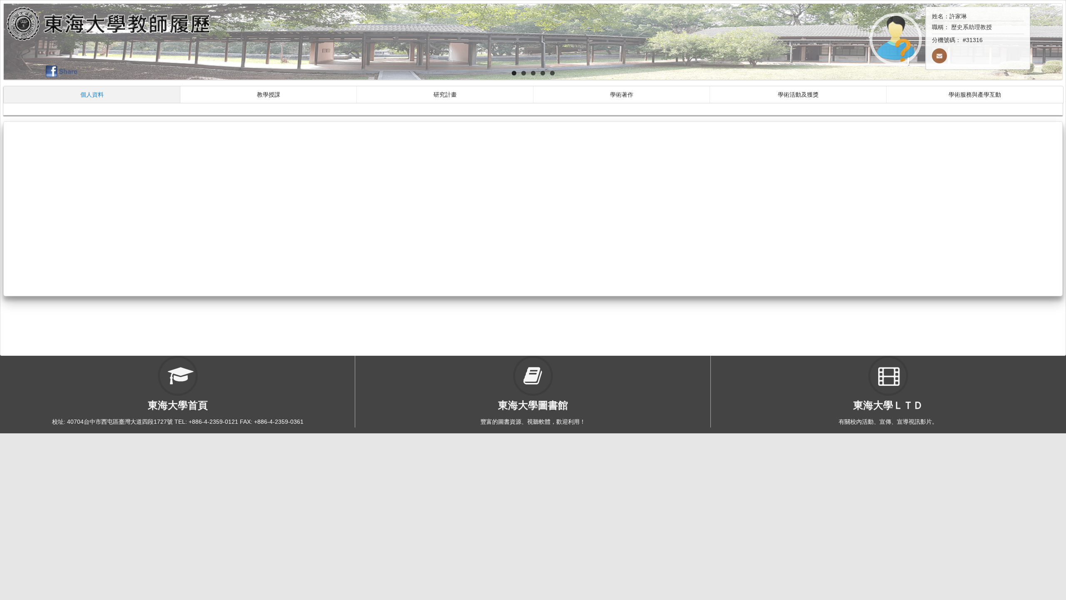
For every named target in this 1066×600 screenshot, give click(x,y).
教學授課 (268, 94)
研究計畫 (445, 94)
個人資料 (92, 94)
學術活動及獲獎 (798, 94)
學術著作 (621, 94)
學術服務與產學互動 (975, 94)
